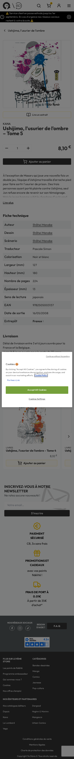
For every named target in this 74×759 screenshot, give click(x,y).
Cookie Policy (41, 375)
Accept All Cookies (36, 390)
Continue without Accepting (58, 356)
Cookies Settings (37, 399)
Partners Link (13, 380)
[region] (37, 379)
